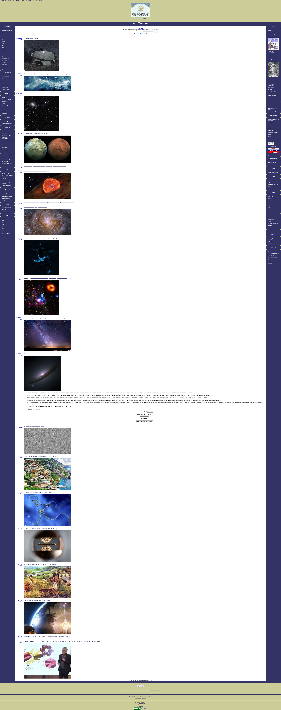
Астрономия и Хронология (7, 140)
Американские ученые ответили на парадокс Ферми (37, 600)
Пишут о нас (270, 205)
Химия (269, 138)
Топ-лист (34, 0)
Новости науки (271, 255)
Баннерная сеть (271, 241)
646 (141, 680)
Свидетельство (138, 29)
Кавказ (3, 43)
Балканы (3, 45)
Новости (22, 0)
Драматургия (4, 51)
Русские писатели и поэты (273, 223)
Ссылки (143, 696)
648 (145, 680)
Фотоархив (4, 230)
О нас (12, 0)
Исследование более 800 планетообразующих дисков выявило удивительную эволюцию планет (48, 74)
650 (149, 680)
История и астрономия (272, 54)
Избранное (270, 225)
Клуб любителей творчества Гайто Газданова (7, 179)
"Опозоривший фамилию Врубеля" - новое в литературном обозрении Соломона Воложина (47, 636)
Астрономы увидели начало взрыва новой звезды (36, 171)
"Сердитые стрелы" (6, 89)
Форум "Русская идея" (6, 159)
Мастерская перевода (6, 185)
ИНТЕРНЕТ (273, 234)
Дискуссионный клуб (6, 154)
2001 (3, 224)
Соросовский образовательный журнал (273, 125)
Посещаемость (271, 219)
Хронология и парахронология (5, 138)
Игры (269, 182)
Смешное (269, 188)
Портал (2, 0)
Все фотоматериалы (6, 233)
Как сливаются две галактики (31, 93)
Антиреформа (270, 122)
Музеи (269, 180)
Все (268, 251)
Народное (270, 186)
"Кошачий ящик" (5, 85)
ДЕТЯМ (7, 204)
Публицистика (5, 39)
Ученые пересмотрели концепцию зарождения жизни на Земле (39, 492)
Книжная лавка (5, 66)
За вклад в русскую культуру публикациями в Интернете (7, 193)
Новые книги (4, 60)
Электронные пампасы (6, 207)
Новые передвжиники (6, 99)
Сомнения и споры (5, 58)
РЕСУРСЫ (273, 211)
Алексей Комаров (142, 703)
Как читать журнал (271, 202)
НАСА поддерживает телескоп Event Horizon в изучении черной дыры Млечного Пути (45, 278)
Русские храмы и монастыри (5, 110)
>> (151, 680)
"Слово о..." (4, 78)
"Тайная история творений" (7, 80)
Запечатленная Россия (6, 144)
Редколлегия (270, 196)
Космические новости (272, 78)
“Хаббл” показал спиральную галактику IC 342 (35, 207)
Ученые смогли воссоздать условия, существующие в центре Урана (40, 528)
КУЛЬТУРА (7, 93)
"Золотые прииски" (6, 87)
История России (5, 131)
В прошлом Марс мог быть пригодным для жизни (36, 133)
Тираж (269, 207)
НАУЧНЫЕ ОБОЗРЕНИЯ (273, 99)
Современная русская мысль (7, 121)
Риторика (4, 107)
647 (143, 680)
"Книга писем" (5, 83)
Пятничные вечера (5, 173)
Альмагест (4, 142)
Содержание (7, 0)
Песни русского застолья (273, 184)
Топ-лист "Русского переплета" (272, 238)
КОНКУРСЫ (7, 189)
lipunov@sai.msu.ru (155, 690)
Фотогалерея (4, 101)
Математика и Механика (273, 132)
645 (139, 680)
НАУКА (273, 26)
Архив (141, 696)
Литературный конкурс (7, 196)
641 (132, 680)
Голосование (28, 0)
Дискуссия (40, 0)
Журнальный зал (5, 69)
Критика (3, 56)
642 (133, 680)
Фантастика (4, 209)
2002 (3, 222)
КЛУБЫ (7, 169)
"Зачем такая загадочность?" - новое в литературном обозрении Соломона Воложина (45, 166)
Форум (3, 211)
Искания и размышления (7, 53)
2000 (3, 226)
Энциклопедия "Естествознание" (271, 85)
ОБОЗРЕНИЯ (8, 72)
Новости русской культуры (7, 30)
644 (137, 680)
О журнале (270, 200)
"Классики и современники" (7, 76)
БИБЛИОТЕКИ (273, 158)
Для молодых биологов (273, 155)
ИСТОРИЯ (7, 127)
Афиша (3, 32)
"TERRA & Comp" (271, 106)
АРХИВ (7, 215)
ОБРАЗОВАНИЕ (273, 115)
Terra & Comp (36, 409)
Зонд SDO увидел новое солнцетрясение (34, 426)
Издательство (4, 64)
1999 (3, 228)
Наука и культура (271, 59)
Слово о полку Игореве (6, 135)
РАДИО (273, 168)
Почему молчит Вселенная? (273, 34)
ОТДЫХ (273, 176)
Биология (269, 128)
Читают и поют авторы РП (273, 172)
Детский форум (5, 165)
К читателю (4, 34)
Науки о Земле (270, 130)
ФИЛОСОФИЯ (7, 117)
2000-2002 (273, 61)
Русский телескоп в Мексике (31, 38)
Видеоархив (4, 113)
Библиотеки (270, 227)
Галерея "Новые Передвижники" (141, 698)
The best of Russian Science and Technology (273, 263)
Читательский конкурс (6, 198)
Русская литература (272, 140)
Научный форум (5, 157)
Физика (269, 136)
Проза (3, 47)
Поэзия (3, 49)
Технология (270, 134)
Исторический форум (6, 163)
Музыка (3, 103)
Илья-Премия (5, 200)
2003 (3, 220)
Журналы (269, 221)
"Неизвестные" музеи (6, 105)
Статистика (147, 696)
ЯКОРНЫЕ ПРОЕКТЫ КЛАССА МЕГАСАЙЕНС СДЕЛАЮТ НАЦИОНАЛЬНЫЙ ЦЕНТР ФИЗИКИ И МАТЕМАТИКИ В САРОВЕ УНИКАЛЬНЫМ (62, 641)
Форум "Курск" (5, 161)
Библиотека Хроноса (272, 162)
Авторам (269, 198)
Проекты (269, 217)
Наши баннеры (271, 243)
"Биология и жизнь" (272, 111)
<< (129, 680)
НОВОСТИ (273, 247)
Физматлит (270, 89)
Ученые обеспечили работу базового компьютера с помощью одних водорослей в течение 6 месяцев (49, 202)
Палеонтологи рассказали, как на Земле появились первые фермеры (41, 564)
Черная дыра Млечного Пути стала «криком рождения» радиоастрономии (42, 238)
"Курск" (3, 41)
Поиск (269, 214)
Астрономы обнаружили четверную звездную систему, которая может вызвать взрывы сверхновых (48, 318)
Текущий (3, 218)
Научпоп (269, 164)
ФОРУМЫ (7, 151)
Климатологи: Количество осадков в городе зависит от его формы (40, 456)
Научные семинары (272, 95)
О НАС (273, 192)
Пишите (17, 0)
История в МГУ (5, 133)
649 (147, 680)
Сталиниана (4, 147)
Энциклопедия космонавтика (271, 81)
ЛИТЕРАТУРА (7, 26)
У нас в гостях (5, 62)
